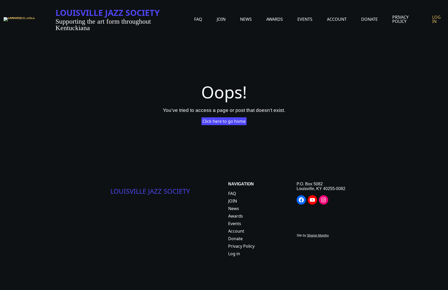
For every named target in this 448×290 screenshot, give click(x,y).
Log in (436, 19)
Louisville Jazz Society (107, 12)
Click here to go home (224, 121)
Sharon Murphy (318, 235)
